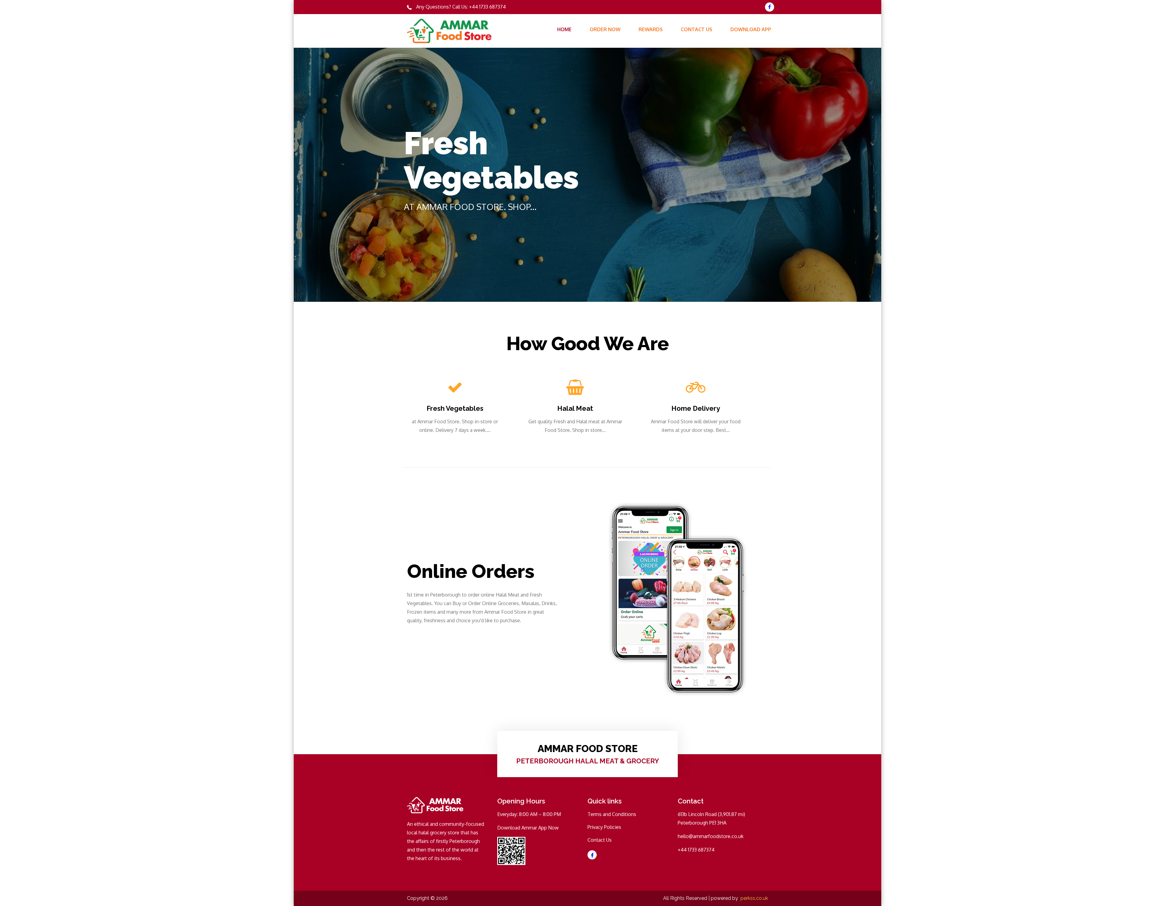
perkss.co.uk (754, 898)
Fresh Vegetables (455, 408)
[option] (587, 175)
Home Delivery (695, 408)
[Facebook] (769, 7)
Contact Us (696, 29)
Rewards (651, 29)
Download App (750, 29)
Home (564, 29)
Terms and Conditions (612, 814)
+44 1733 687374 (487, 7)
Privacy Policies (604, 827)
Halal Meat (575, 408)
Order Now (605, 29)
